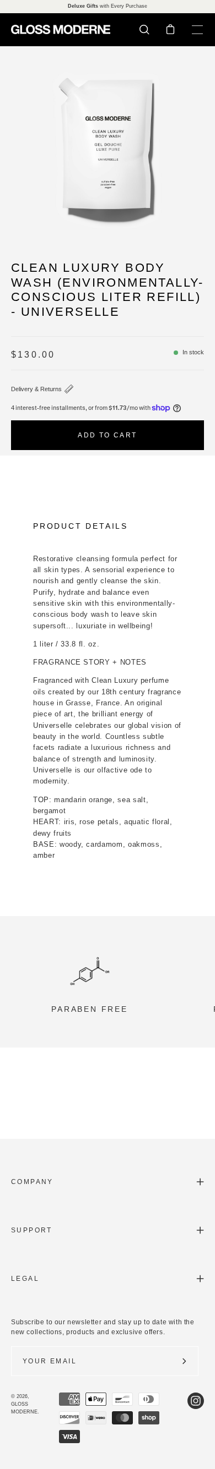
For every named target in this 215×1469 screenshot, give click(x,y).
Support (31, 1230)
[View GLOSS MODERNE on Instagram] (195, 1418)
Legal (25, 1278)
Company (32, 1182)
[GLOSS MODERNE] (60, 29)
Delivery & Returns (36, 389)
